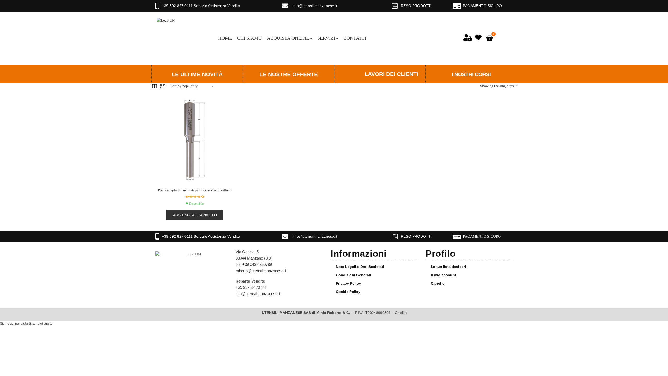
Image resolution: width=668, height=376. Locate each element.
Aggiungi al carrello (195, 215)
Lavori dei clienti (391, 74)
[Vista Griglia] (154, 86)
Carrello (438, 283)
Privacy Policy (348, 283)
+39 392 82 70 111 (251, 287)
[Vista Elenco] (162, 86)
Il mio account (443, 275)
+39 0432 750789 (257, 264)
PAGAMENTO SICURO (482, 6)
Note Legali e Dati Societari (360, 267)
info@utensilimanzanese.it (315, 6)
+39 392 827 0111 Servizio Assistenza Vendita (201, 6)
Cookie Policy (348, 292)
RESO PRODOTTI (416, 6)
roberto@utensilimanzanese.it (261, 270)
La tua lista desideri (448, 267)
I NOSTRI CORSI (471, 74)
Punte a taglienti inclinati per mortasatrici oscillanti (194, 190)
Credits (401, 312)
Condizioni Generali (353, 275)
